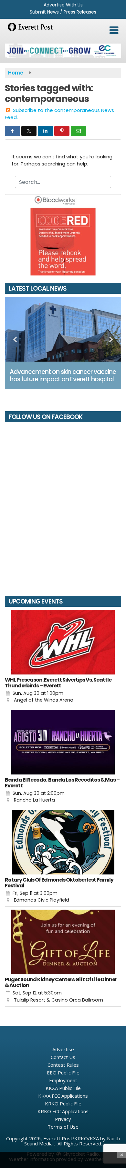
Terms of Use (63, 1126)
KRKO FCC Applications (63, 1111)
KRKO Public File (63, 1103)
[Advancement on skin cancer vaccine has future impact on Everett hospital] (63, 329)
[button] (114, 30)
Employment (63, 1080)
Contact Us (63, 1057)
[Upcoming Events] (63, 642)
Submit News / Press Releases (63, 12)
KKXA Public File (63, 1088)
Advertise (63, 1049)
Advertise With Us (63, 5)
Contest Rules (63, 1065)
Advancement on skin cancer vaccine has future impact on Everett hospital (63, 375)
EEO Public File (63, 1072)
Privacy (63, 1119)
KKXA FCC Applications (63, 1096)
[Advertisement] (63, 51)
